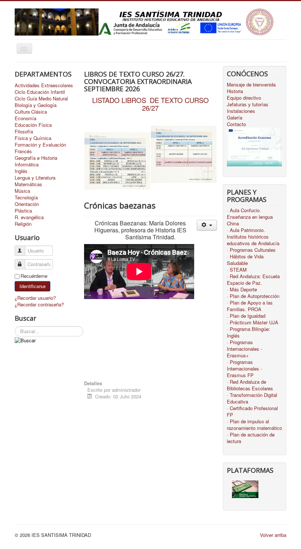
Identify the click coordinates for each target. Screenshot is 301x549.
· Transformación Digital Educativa (252, 398)
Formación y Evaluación (40, 144)
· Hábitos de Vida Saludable (245, 259)
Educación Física (33, 125)
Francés (23, 151)
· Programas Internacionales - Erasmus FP (244, 369)
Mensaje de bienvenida (251, 84)
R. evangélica (29, 217)
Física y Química (33, 138)
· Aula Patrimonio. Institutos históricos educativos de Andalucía (253, 237)
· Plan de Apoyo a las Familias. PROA (250, 306)
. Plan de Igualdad (246, 316)
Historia (235, 91)
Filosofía (24, 131)
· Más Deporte (242, 289)
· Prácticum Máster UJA (252, 322)
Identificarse (32, 286)
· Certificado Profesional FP (252, 411)
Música (22, 191)
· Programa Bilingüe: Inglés (248, 332)
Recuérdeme (34, 276)
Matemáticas (28, 184)
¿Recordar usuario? (35, 297)
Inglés (21, 171)
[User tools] (207, 225)
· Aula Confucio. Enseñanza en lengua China (250, 217)
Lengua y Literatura (35, 177)
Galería (234, 117)
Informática (27, 164)
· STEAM (237, 269)
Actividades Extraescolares (44, 85)
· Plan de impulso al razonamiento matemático (254, 424)
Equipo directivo (244, 98)
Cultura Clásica (31, 111)
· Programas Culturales (251, 250)
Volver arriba (273, 534)
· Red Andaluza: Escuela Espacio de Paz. (253, 279)
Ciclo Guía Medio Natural (41, 98)
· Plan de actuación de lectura (251, 438)
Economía (25, 118)
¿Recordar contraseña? (39, 304)
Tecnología (26, 197)
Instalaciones (241, 111)
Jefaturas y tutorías (247, 104)
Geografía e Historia (36, 158)
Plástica (23, 210)
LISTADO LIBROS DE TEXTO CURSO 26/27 (150, 104)
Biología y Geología (36, 105)
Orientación (27, 204)
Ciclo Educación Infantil (40, 92)
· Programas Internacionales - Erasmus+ (244, 349)
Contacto (236, 124)
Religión (23, 224)
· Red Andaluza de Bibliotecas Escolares (250, 385)
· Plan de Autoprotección (253, 296)
